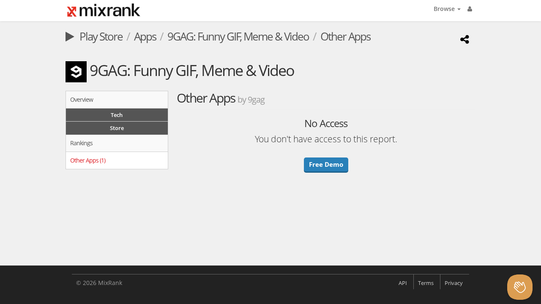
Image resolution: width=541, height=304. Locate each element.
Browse (445, 9)
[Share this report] (463, 39)
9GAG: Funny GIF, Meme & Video (238, 36)
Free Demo (326, 164)
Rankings (81, 143)
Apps (145, 36)
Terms (426, 283)
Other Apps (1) (87, 160)
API (403, 283)
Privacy (454, 283)
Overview (81, 99)
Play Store (100, 36)
